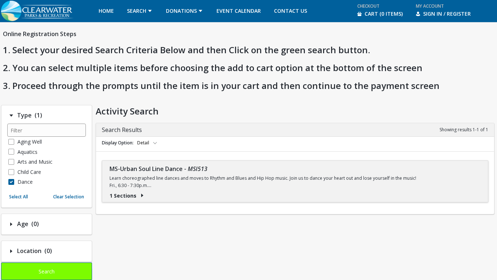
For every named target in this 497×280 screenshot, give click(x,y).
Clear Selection (68, 197)
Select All (18, 197)
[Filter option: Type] (11, 115)
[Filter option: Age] (11, 224)
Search (47, 271)
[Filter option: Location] (11, 251)
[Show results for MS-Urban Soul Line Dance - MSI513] (142, 195)
